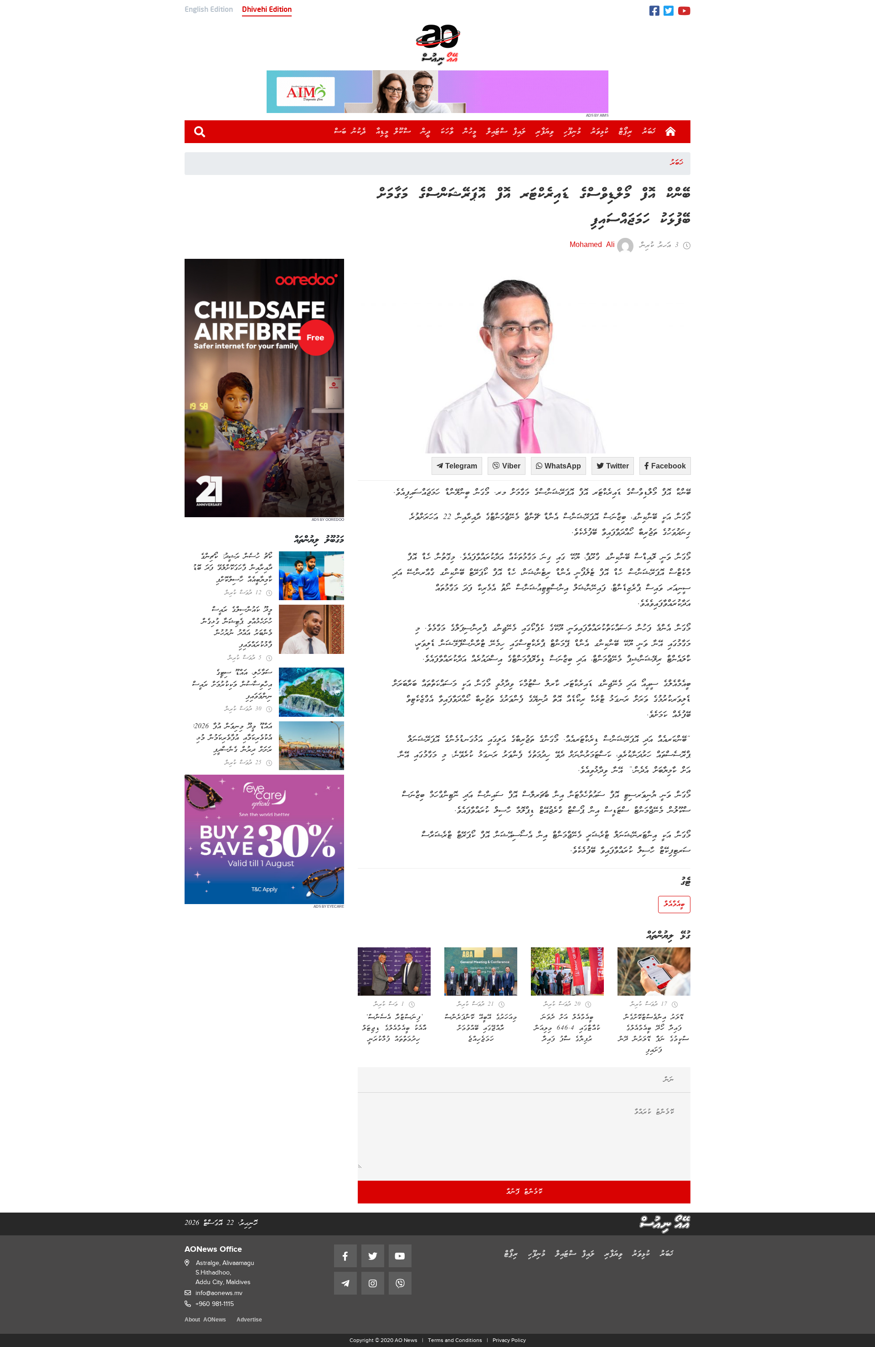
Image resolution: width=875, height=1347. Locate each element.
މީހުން (470, 131)
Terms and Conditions (455, 1340)
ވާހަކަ (447, 131)
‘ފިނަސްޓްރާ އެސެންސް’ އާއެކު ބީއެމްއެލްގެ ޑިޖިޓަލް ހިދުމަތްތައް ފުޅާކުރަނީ (394, 1028)
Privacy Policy (509, 1340)
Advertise (249, 1320)
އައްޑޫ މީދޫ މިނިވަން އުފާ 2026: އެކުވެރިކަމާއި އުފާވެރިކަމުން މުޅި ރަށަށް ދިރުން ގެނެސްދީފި (232, 738)
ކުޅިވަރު (600, 131)
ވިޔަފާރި (545, 131)
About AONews (205, 1320)
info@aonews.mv (219, 1293)
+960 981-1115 (215, 1304)
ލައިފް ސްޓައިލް (506, 131)
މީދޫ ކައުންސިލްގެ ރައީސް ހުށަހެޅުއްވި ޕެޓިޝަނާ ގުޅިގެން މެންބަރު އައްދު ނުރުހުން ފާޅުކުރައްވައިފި (237, 628)
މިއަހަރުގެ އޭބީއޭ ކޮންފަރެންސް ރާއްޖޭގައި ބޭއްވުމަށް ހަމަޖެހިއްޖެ (481, 1028)
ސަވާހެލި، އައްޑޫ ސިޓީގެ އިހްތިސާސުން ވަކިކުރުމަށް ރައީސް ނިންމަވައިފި (232, 685)
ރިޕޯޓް (626, 131)
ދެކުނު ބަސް (350, 131)
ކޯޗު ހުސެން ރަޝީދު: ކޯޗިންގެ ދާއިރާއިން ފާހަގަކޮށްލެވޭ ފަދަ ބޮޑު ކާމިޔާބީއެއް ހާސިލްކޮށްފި (232, 568)
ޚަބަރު (649, 131)
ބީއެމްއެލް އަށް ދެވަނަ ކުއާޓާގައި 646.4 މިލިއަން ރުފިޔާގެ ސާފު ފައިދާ (567, 1028)
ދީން (426, 131)
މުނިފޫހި (572, 131)
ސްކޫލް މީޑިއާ (393, 131)
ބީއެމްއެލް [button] (674, 904)
